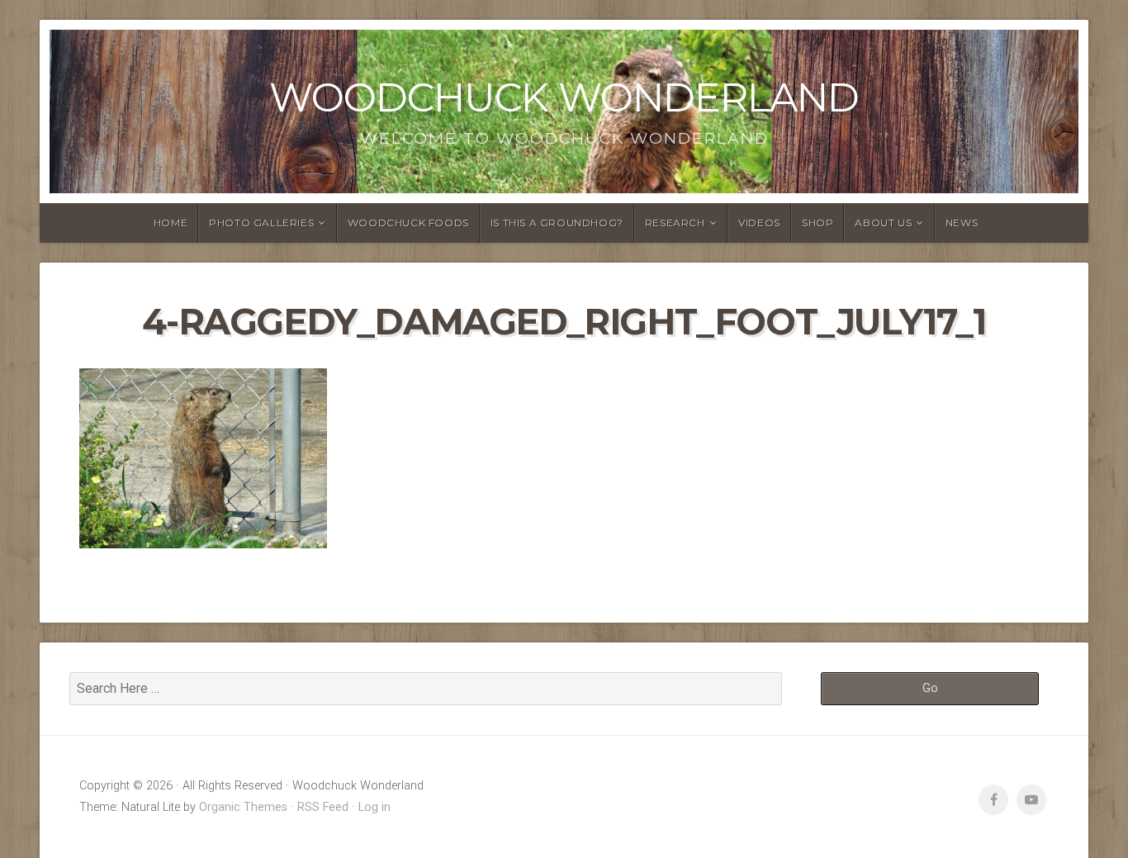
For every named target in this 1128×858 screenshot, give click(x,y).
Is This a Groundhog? (557, 222)
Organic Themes (243, 807)
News (962, 222)
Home (170, 222)
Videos (759, 222)
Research (675, 222)
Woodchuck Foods (408, 222)
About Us (883, 222)
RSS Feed (322, 807)
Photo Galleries (261, 222)
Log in (374, 807)
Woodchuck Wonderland (564, 97)
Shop (817, 222)
